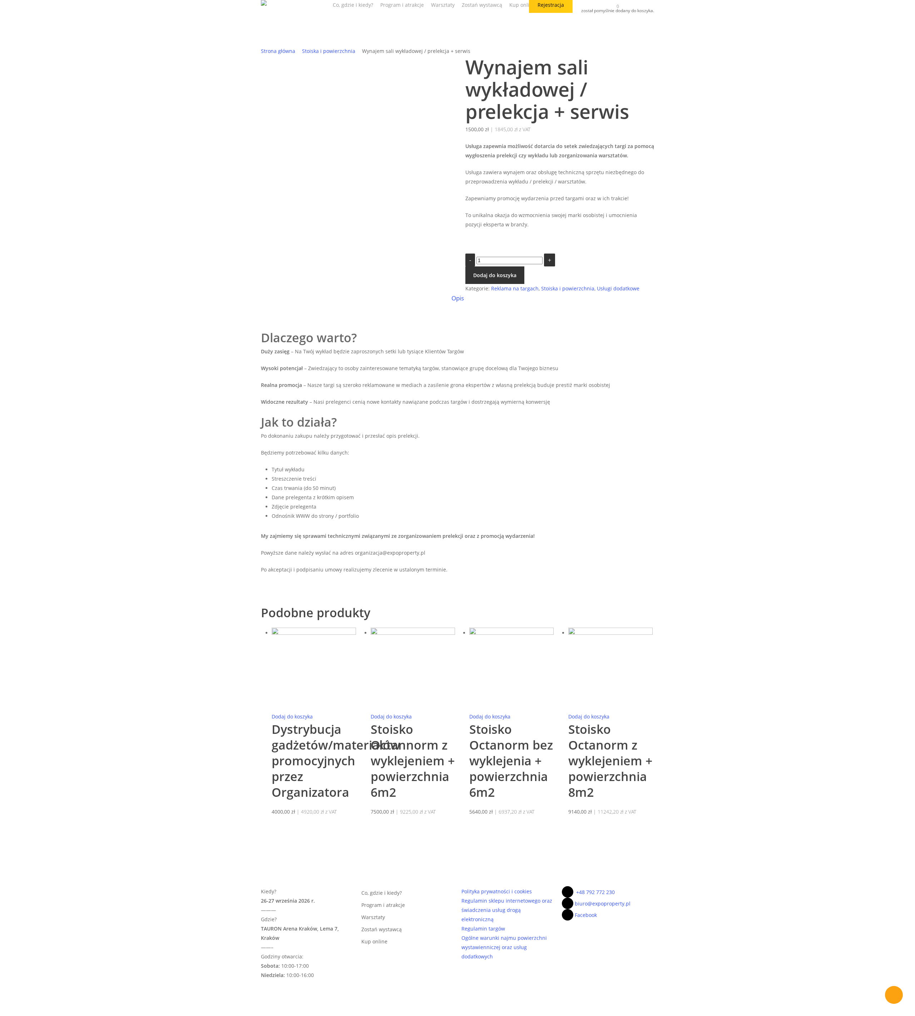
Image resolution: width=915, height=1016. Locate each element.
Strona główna (278, 51)
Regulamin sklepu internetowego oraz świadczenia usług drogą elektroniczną (506, 910)
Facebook (586, 915)
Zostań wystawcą (381, 929)
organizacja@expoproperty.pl (390, 552)
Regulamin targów (483, 928)
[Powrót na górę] (457, 1011)
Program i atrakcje (383, 905)
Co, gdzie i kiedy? (381, 892)
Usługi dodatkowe (618, 288)
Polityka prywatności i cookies (496, 891)
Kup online (374, 941)
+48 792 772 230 (595, 892)
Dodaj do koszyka (494, 275)
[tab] (457, 298)
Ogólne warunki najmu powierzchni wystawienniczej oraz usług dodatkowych (504, 947)
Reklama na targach (515, 288)
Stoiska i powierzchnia (328, 51)
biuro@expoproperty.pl (602, 903)
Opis (457, 298)
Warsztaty (373, 917)
